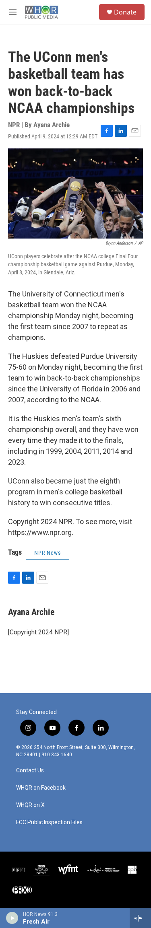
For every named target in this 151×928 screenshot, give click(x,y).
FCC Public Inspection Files (49, 822)
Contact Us (30, 771)
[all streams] (140, 918)
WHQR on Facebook (41, 788)
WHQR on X (30, 805)
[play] (12, 918)
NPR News (47, 552)
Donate (125, 12)
